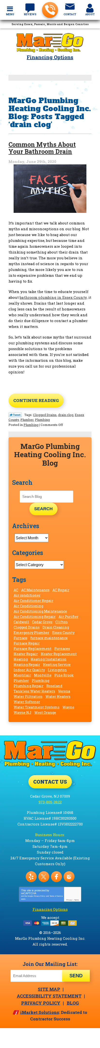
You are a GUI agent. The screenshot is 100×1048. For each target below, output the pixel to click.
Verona (64, 691)
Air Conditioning (28, 606)
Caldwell (21, 622)
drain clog (65, 415)
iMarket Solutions (39, 1012)
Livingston (57, 670)
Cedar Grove (42, 622)
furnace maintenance (49, 638)
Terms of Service (56, 896)
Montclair (22, 675)
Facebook (56, 876)
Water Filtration (28, 696)
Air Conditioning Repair (35, 616)
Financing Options (50, 57)
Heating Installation (49, 659)
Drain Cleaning (55, 627)
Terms (76, 900)
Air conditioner (27, 595)
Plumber (26, 419)
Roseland (54, 686)
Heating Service (57, 664)
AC (16, 590)
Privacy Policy (39, 896)
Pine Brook (64, 675)
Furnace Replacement (32, 648)
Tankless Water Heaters (34, 691)
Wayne (68, 707)
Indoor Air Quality (29, 670)
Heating (21, 659)
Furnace (20, 638)
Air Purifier (68, 616)
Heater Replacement (59, 654)
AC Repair (60, 590)
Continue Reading (36, 400)
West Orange (45, 712)
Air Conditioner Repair (33, 600)
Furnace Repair (27, 643)
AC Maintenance (35, 590)
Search (43, 508)
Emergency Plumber (31, 632)
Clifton (61, 622)
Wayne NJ (22, 712)
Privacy (69, 900)
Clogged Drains (45, 415)
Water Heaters (57, 696)
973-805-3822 (50, 802)
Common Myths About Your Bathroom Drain (42, 147)
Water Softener (27, 702)
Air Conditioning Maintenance (40, 611)
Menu (10, 14)
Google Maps (69, 876)
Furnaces (62, 648)
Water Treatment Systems (36, 707)
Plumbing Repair (28, 686)
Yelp (31, 876)
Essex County (63, 632)
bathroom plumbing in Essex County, (53, 297)
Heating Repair (27, 664)
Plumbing (42, 419)
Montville (42, 675)
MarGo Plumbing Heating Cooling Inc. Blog (50, 454)
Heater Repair (26, 654)
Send (76, 975)
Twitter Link (15, 414)
